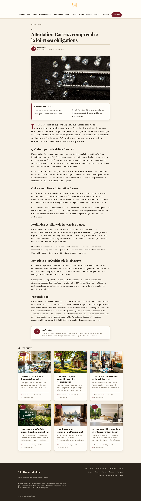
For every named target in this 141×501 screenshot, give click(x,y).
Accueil (22, 15)
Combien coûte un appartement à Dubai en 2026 (69, 430)
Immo (67, 15)
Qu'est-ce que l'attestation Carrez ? (48, 111)
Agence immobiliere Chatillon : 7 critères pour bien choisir (106, 430)
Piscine (89, 15)
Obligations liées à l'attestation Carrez (49, 114)
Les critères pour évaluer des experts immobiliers (32, 377)
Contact (117, 15)
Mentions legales (111, 475)
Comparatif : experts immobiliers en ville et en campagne (65, 379)
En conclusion (78, 116)
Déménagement (45, 15)
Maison (81, 15)
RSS (121, 475)
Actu (29, 15)
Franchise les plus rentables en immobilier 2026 (105, 377)
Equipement (58, 15)
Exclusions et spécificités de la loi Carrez (87, 113)
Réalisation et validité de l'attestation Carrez (88, 110)
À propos (106, 15)
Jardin (74, 15)
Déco (35, 15)
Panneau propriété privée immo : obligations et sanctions (35, 430)
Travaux (97, 15)
